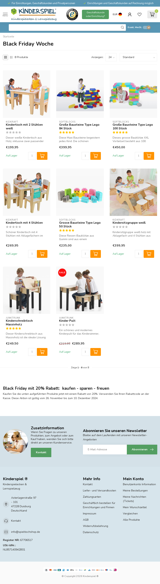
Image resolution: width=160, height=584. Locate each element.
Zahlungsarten (92, 497)
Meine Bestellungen (135, 490)
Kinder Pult (67, 320)
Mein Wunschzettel (135, 507)
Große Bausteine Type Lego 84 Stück (79, 126)
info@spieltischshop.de (25, 532)
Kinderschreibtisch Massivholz (19, 322)
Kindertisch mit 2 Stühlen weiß (24, 126)
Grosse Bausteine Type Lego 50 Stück (80, 224)
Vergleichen (130, 513)
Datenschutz (91, 532)
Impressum (89, 513)
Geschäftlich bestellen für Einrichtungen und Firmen (99, 505)
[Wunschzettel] (139, 14)
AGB (86, 520)
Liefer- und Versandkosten (99, 490)
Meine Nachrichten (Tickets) (134, 499)
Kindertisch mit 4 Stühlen (24, 222)
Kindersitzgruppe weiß (129, 222)
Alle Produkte (131, 520)
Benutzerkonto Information (139, 484)
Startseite (8, 36)
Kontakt (41, 452)
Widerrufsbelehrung (95, 526)
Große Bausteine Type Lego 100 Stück (133, 126)
